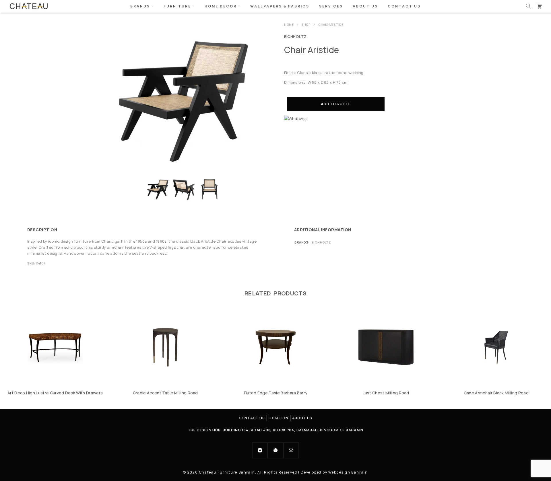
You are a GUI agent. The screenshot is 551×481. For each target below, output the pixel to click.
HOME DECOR (221, 6)
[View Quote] (539, 6)
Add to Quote (336, 104)
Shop (306, 25)
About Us (365, 6)
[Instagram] (260, 450)
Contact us (404, 6)
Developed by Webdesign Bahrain (334, 472)
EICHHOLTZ (295, 36)
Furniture (177, 6)
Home (289, 25)
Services (331, 6)
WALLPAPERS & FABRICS (279, 6)
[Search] (528, 6)
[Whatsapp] (275, 450)
